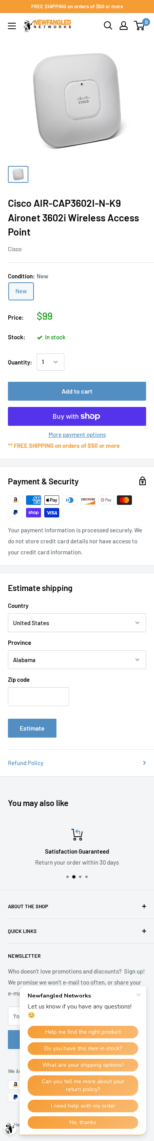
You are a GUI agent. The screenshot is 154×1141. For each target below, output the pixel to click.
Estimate (32, 728)
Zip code (19, 679)
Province (19, 642)
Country (18, 605)
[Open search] (108, 25)
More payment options (77, 434)
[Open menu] (12, 26)
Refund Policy (25, 762)
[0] (140, 25)
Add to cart (77, 391)
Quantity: (20, 362)
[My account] (124, 25)
